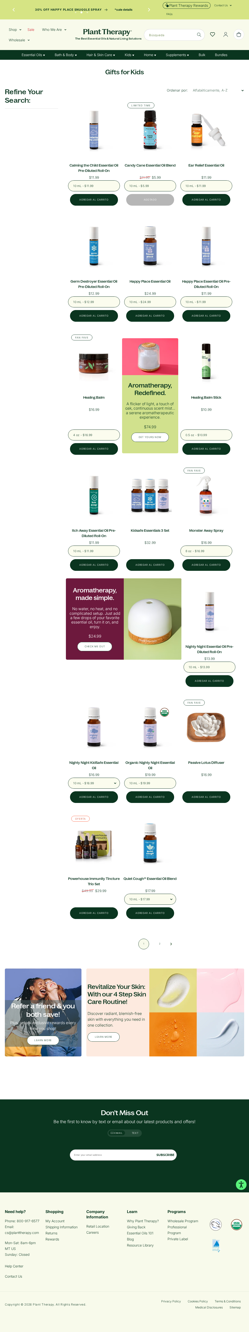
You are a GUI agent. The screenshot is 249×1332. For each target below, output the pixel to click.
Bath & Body (65, 55)
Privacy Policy (171, 1301)
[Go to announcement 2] (81, 11)
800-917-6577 (28, 1221)
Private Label (178, 1239)
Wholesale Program (183, 1221)
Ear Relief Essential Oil (206, 165)
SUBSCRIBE (165, 1155)
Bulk (202, 55)
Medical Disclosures (209, 1307)
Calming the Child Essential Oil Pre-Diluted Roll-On (94, 168)
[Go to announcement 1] (76, 11)
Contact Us (13, 1276)
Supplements (176, 55)
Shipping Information (61, 1227)
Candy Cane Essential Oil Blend (150, 165)
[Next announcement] (149, 10)
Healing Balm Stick (206, 397)
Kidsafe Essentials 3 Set (150, 530)
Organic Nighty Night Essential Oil (150, 765)
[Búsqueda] (199, 34)
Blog (130, 1239)
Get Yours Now (150, 437)
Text (135, 1132)
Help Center (14, 1266)
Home (149, 55)
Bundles (221, 55)
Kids (128, 55)
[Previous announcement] (14, 10)
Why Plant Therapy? (143, 1221)
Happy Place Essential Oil (150, 281)
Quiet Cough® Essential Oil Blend (150, 879)
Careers (92, 1232)
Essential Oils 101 (140, 1233)
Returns (51, 1233)
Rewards (52, 1239)
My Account (54, 1221)
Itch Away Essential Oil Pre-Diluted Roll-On (94, 533)
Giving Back (136, 1227)
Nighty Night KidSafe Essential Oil (93, 765)
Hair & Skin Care (100, 55)
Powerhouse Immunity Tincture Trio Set (94, 881)
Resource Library (140, 1245)
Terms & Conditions (228, 1301)
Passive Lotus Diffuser (206, 763)
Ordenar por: (177, 90)
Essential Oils (32, 55)
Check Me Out (95, 646)
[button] (221, 5)
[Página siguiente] (171, 944)
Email (118, 1132)
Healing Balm (94, 397)
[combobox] (174, 34)
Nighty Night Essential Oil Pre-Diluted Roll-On (209, 649)
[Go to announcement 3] (87, 11)
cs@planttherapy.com (22, 1233)
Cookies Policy (198, 1301)
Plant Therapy (43, 1304)
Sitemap (235, 1307)
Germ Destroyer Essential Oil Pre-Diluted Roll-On (94, 284)
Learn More (43, 1040)
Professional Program (177, 1230)
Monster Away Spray (206, 530)
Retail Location (97, 1226)
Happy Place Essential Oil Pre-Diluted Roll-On (206, 284)
